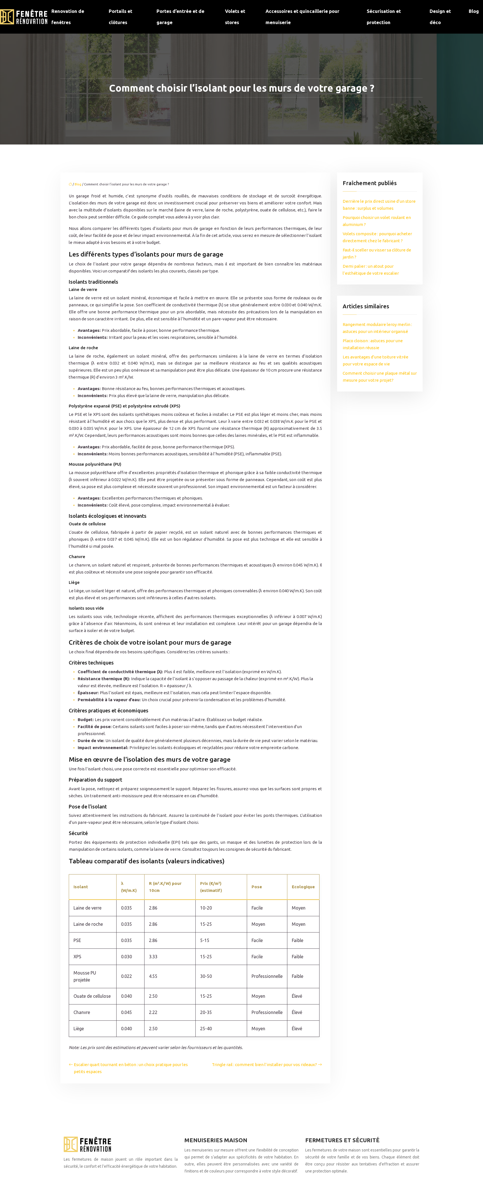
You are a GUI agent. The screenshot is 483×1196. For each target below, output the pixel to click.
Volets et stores (235, 16)
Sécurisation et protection (384, 16)
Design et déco (440, 16)
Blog (474, 11)
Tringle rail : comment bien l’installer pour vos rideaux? (264, 1064)
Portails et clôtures (120, 16)
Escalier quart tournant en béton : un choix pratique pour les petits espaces (131, 1068)
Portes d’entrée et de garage (180, 16)
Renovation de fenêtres (67, 16)
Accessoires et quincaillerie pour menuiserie (302, 16)
